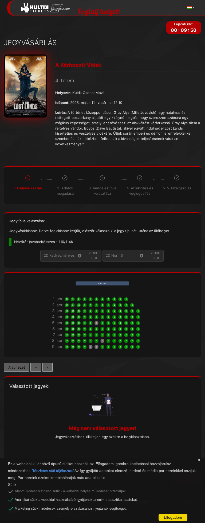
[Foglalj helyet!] (45, 8)
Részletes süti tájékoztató (52, 471)
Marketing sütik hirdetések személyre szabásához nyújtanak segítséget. (71, 508)
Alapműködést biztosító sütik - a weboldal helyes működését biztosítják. (71, 491)
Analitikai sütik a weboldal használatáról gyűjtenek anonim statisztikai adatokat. (76, 500)
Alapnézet (16, 367)
